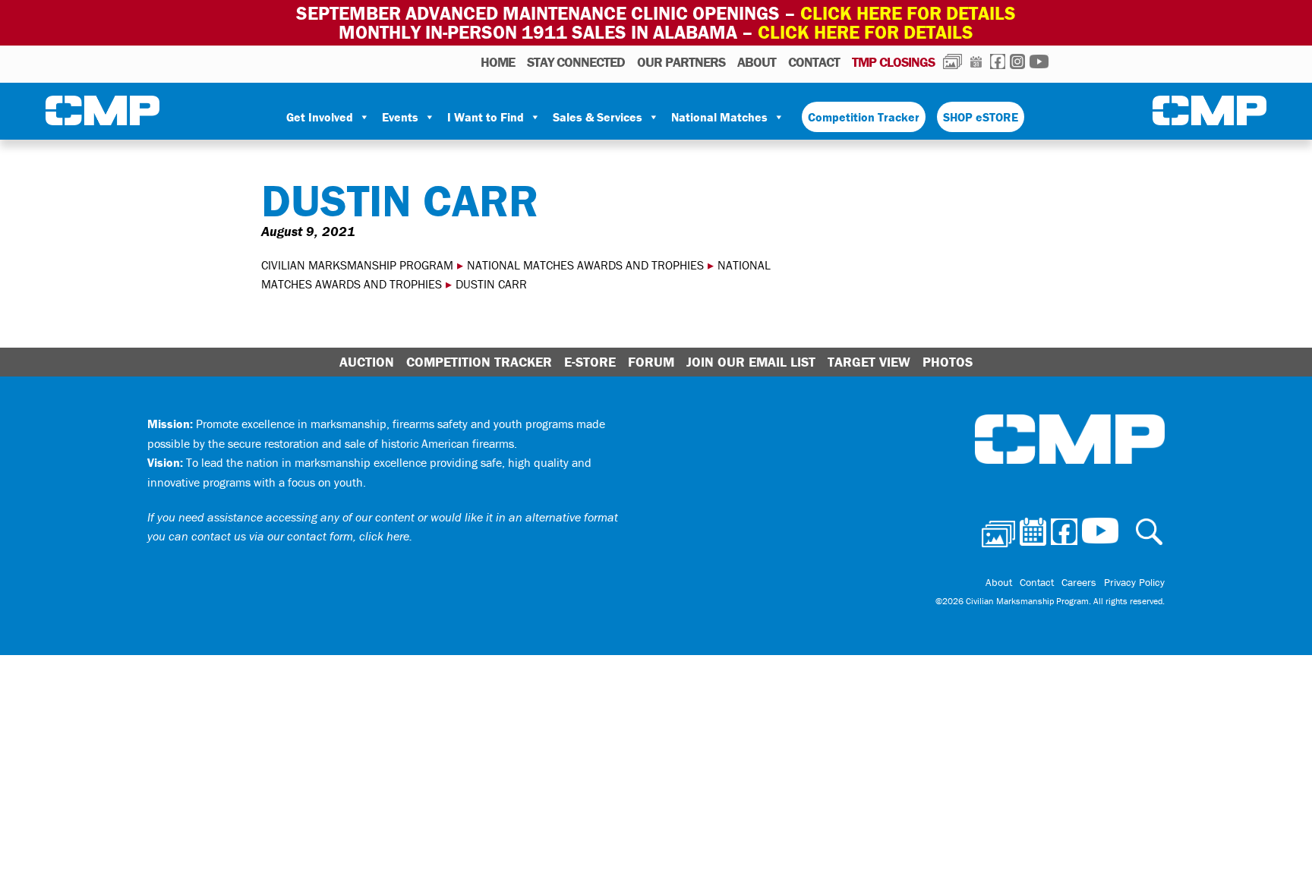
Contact (814, 62)
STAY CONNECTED (576, 62)
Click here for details (908, 13)
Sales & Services (597, 116)
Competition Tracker (863, 116)
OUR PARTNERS (681, 62)
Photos (952, 61)
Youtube (1039, 61)
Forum (651, 361)
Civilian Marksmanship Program (102, 111)
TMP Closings (893, 62)
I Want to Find (485, 116)
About (756, 62)
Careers (1078, 582)
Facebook (997, 61)
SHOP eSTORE (980, 116)
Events (400, 116)
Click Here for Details (865, 32)
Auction (366, 361)
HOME (498, 62)
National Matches (719, 116)
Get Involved (319, 116)
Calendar (976, 61)
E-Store (590, 361)
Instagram (1017, 61)
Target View (869, 361)
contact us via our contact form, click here (300, 535)
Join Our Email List (750, 361)
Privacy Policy (1134, 582)
